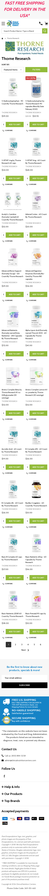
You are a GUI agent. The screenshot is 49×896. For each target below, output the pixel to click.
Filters (36, 69)
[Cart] (46, 23)
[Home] (3, 38)
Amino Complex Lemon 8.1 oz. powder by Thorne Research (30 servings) (36, 392)
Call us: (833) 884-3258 (15, 756)
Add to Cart (15, 124)
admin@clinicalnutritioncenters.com (20, 760)
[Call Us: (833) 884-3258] (41, 23)
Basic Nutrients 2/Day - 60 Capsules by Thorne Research (35, 560)
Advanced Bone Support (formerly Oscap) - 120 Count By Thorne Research (12, 274)
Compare (9, 130)
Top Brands (12, 801)
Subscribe (24, 685)
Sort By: (6, 64)
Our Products (13, 794)
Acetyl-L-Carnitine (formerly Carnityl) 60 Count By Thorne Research (12, 217)
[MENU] (3, 23)
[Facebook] (4, 776)
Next (23, 650)
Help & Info (12, 787)
